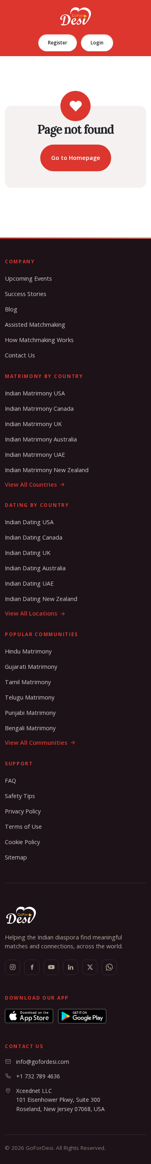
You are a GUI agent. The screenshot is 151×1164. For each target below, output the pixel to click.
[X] (89, 967)
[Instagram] (12, 967)
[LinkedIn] (70, 967)
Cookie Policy (22, 842)
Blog (11, 309)
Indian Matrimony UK (33, 424)
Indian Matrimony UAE (35, 454)
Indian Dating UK (27, 553)
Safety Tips (20, 796)
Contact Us (20, 355)
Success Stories (25, 294)
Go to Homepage (75, 158)
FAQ (10, 780)
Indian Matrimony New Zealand (47, 470)
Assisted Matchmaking (35, 324)
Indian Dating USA (29, 522)
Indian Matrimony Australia (41, 439)
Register (57, 42)
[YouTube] (51, 967)
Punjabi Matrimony (30, 712)
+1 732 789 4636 (38, 1076)
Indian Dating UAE (29, 583)
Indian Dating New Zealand (41, 599)
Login (97, 42)
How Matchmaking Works (39, 340)
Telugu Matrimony (29, 697)
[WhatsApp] (109, 967)
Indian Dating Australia (35, 568)
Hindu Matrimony (28, 651)
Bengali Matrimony (30, 728)
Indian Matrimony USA (35, 393)
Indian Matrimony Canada (39, 408)
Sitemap (16, 857)
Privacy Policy (23, 811)
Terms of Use (23, 826)
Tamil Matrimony (28, 682)
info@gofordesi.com (42, 1061)
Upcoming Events (28, 278)
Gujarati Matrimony (31, 666)
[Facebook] (31, 967)
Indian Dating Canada (33, 537)
